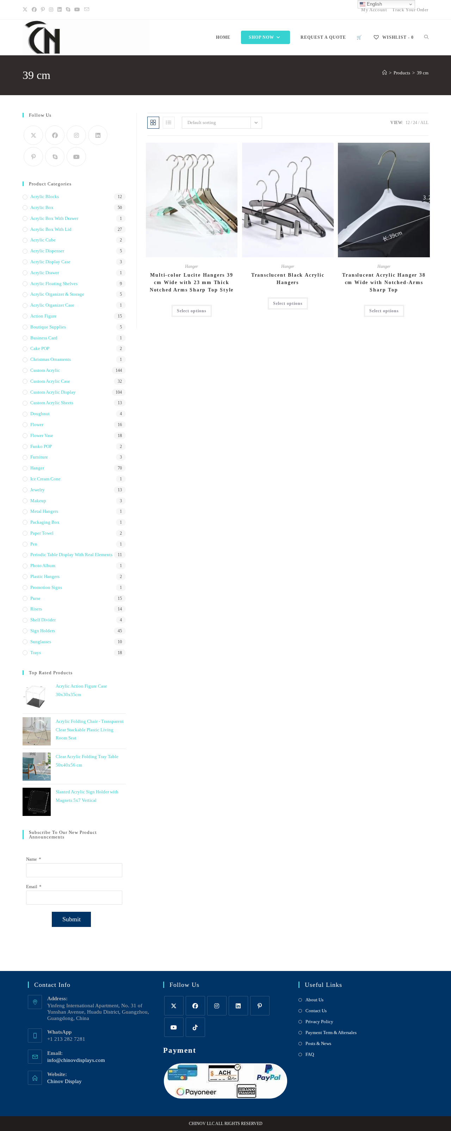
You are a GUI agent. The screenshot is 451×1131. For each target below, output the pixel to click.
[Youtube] (77, 9)
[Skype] (54, 156)
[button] (214, 151)
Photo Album (42, 565)
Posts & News (318, 1043)
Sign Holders (42, 630)
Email (31, 886)
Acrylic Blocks (44, 196)
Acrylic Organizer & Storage (57, 294)
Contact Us (316, 1010)
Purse (35, 598)
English (373, 4)
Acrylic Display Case (50, 261)
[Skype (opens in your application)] (68, 9)
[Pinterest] (43, 9)
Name (31, 859)
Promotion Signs (46, 587)
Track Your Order (410, 9)
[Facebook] (34, 9)
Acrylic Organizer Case (52, 305)
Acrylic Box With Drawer (54, 218)
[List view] (169, 123)
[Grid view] (153, 123)
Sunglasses (40, 641)
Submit (71, 919)
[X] (26, 9)
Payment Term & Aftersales (331, 1032)
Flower (36, 424)
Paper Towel (42, 533)
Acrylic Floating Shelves (54, 283)
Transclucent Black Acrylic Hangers (288, 278)
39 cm (422, 72)
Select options (191, 310)
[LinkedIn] (59, 9)
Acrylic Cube (43, 239)
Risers (36, 608)
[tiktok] (195, 1027)
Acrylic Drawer (44, 272)
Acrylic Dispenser (47, 250)
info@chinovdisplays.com (76, 1060)
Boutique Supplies (48, 327)
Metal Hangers (44, 511)
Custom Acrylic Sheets (51, 402)
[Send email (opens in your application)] (86, 9)
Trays (35, 652)
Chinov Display (64, 1081)
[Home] (384, 72)
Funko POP (41, 446)
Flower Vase (41, 435)
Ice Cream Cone (45, 478)
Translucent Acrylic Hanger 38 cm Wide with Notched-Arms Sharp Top (383, 282)
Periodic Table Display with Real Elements (71, 554)
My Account (374, 9)
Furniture (39, 457)
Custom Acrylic (45, 370)
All (424, 122)
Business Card (43, 337)
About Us (314, 999)
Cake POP (39, 348)
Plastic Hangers (45, 576)
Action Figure (43, 316)
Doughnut (40, 413)
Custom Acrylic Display (53, 392)
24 (415, 122)
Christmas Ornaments (50, 359)
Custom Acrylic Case (50, 381)
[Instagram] (51, 9)
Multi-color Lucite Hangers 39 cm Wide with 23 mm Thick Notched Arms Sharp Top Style (192, 282)
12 (408, 122)
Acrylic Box (42, 207)
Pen (33, 544)
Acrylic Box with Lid (51, 229)
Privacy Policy (319, 1021)
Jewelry (37, 489)
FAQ (309, 1054)
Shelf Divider (43, 619)
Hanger (191, 266)
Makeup (38, 500)
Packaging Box (45, 522)
